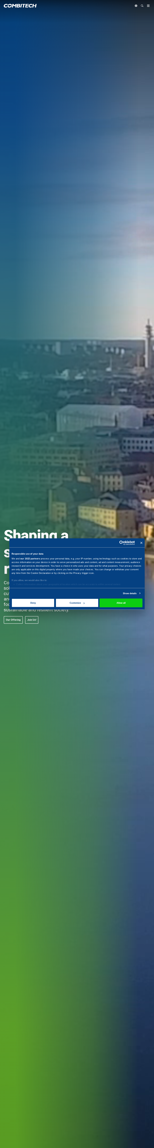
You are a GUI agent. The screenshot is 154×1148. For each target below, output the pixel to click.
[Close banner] (141, 543)
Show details (130, 593)
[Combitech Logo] (20, 6)
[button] (13, 620)
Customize (75, 603)
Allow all (121, 603)
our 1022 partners (30, 558)
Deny (33, 603)
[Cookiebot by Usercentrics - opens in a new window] (121, 543)
